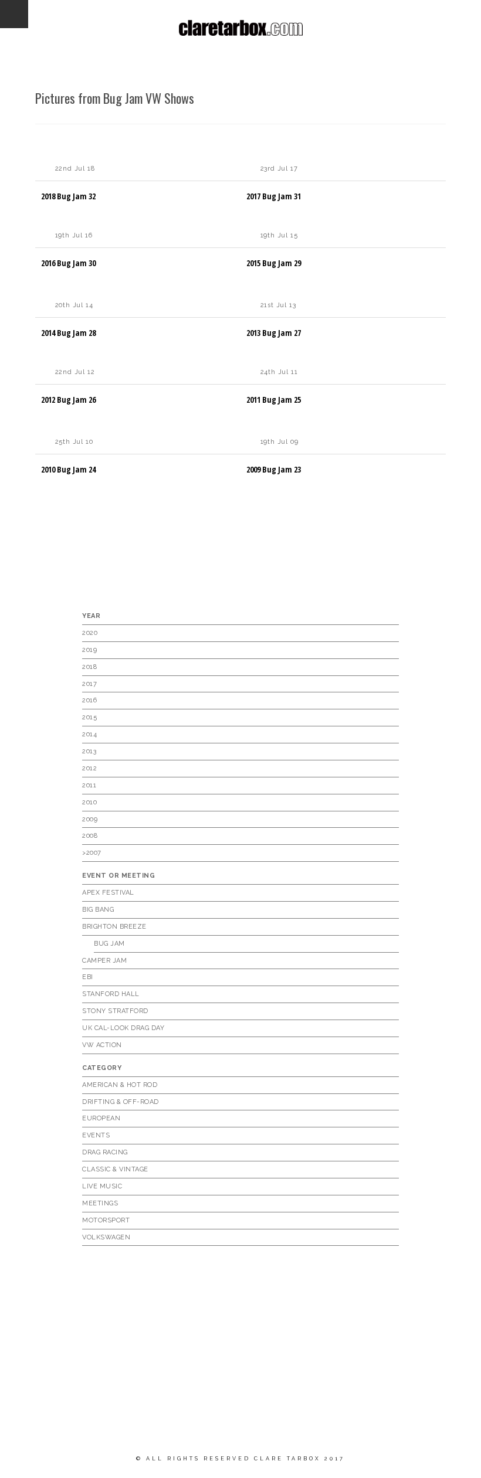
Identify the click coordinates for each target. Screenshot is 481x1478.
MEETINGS (100, 1203)
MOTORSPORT (106, 1220)
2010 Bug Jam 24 (68, 469)
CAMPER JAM (104, 960)
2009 (89, 819)
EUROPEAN (101, 1118)
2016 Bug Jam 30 (68, 263)
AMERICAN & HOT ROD (119, 1085)
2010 (89, 802)
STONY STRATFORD (115, 1011)
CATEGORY (101, 1068)
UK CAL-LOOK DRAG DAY (123, 1028)
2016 (89, 700)
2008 (89, 836)
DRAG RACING (105, 1152)
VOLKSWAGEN (106, 1237)
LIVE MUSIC (102, 1186)
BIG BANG (98, 909)
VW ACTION (102, 1045)
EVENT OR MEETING (118, 875)
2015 (89, 717)
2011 (89, 785)
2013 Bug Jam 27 (273, 332)
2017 (89, 684)
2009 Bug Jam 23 (273, 469)
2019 (89, 650)
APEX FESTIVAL (108, 892)
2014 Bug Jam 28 (68, 332)
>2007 (91, 853)
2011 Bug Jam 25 (273, 399)
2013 (89, 751)
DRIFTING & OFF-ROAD (120, 1102)
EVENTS (96, 1135)
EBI (87, 977)
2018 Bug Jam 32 (68, 196)
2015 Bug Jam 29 (273, 263)
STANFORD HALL (111, 994)
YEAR (91, 616)
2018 (89, 667)
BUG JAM (109, 943)
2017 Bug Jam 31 (273, 196)
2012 (89, 768)
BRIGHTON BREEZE (114, 926)
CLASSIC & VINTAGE (115, 1169)
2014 (89, 734)
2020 (89, 633)
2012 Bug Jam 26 (68, 399)
